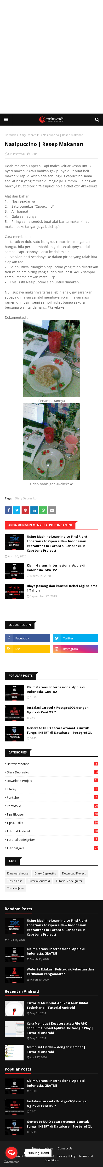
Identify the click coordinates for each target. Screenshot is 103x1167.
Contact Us (65, 1148)
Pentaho (52, 797)
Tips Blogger (52, 814)
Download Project (52, 780)
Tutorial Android (52, 831)
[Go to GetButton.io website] (11, 1162)
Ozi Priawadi (16, 154)
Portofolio (52, 806)
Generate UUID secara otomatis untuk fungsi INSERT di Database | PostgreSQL (59, 730)
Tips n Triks (52, 823)
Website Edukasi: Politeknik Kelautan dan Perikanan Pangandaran (60, 971)
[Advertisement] (51, 56)
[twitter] (75, 638)
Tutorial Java (52, 848)
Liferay (52, 789)
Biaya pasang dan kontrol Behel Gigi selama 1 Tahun (62, 588)
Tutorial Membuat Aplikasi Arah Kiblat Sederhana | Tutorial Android (58, 1005)
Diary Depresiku (29, 135)
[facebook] (27, 638)
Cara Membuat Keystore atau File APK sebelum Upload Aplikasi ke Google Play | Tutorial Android (60, 1028)
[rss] (27, 649)
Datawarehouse (52, 764)
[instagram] (75, 649)
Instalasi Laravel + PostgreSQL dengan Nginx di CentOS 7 (58, 709)
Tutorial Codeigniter (52, 839)
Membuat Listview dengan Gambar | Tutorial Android (56, 1049)
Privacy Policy (66, 1156)
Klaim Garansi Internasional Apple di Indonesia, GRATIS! (56, 567)
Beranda (10, 135)
